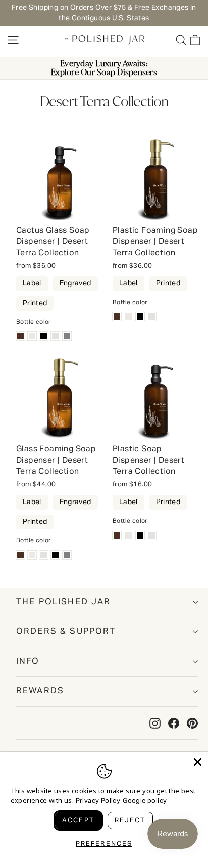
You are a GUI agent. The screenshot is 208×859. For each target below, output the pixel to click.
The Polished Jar (63, 602)
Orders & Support (66, 631)
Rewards (40, 691)
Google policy (145, 801)
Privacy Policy (98, 801)
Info (28, 661)
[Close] (197, 762)
